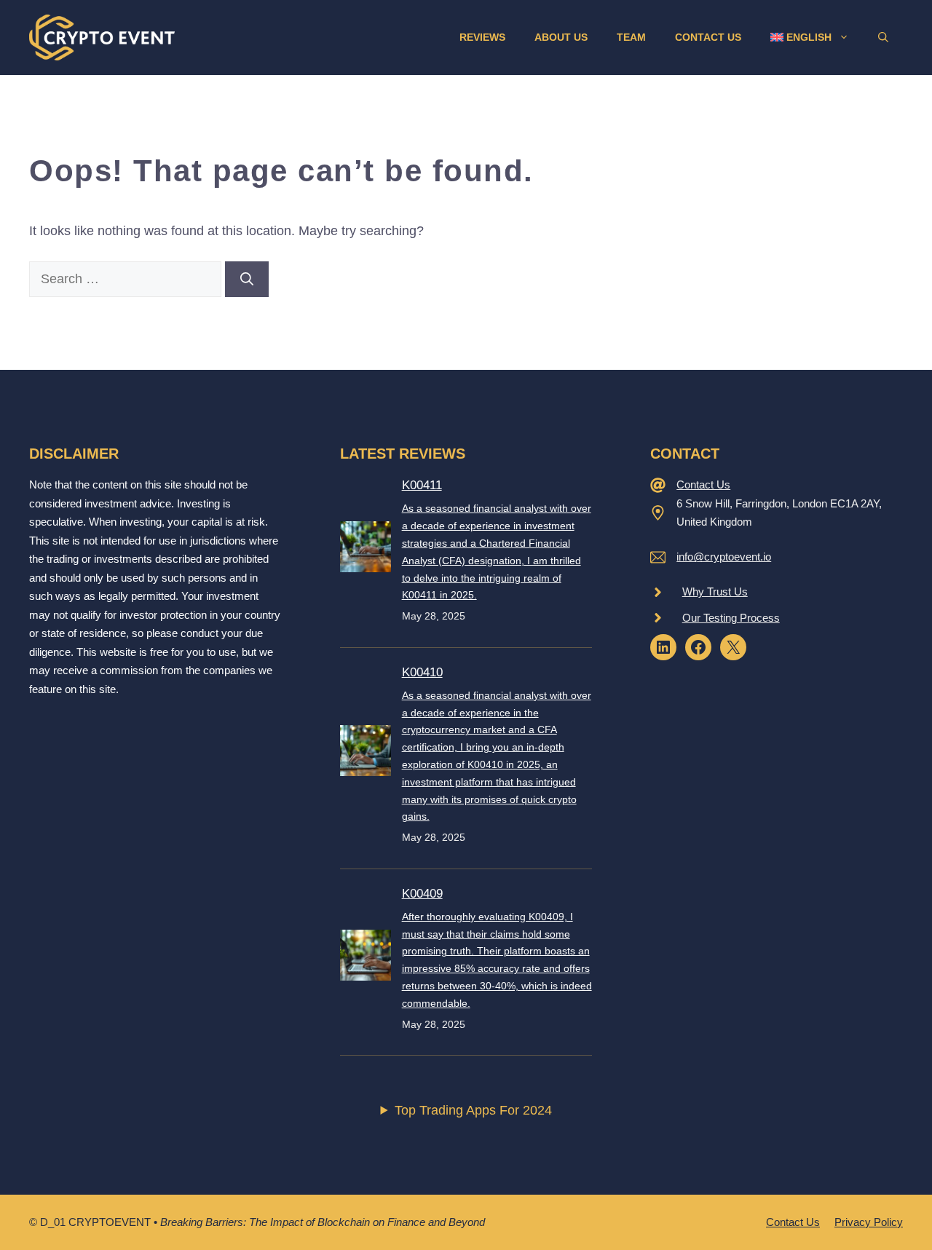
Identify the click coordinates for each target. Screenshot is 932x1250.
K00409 (422, 894)
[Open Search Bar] (883, 37)
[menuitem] (810, 37)
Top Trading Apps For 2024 (473, 1110)
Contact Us (708, 37)
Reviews (482, 37)
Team (631, 37)
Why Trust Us (715, 591)
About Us (561, 37)
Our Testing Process (731, 618)
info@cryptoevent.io (723, 556)
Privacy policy (868, 1222)
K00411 (422, 485)
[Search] (247, 279)
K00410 (422, 672)
